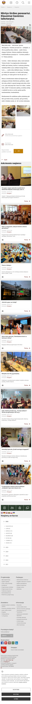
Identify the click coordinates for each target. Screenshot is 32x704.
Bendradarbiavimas (6, 592)
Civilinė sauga (20, 621)
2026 (7, 521)
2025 (7, 547)
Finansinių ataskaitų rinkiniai (8, 608)
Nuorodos (19, 605)
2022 (7, 560)
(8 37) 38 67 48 (9, 660)
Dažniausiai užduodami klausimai (22, 614)
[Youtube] (5, 643)
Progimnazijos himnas (7, 589)
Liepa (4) (8, 528)
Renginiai (17, 7)
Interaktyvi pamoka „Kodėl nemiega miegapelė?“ (15, 449)
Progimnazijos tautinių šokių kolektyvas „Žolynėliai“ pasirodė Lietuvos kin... (13, 487)
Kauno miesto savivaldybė (17, 649)
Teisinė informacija (21, 623)
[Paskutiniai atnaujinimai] (17, 2)
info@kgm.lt (6, 661)
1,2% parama (5, 616)
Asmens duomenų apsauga (23, 608)
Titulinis (3, 7)
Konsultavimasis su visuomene (21, 611)
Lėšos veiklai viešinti (6, 610)
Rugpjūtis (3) (9, 526)
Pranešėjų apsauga (21, 617)
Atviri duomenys (21, 625)
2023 (7, 556)
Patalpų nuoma (20, 587)
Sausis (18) (9, 543)
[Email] (13, 643)
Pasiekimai (4, 585)
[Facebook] (2, 643)
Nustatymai (16, 689)
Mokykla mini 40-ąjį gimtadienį (10, 373)
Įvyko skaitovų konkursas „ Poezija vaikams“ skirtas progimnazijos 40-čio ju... (14, 411)
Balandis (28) (9, 535)
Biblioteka (19, 589)
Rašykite (4, 635)
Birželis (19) (9, 531)
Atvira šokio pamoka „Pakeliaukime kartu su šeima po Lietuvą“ (14, 337)
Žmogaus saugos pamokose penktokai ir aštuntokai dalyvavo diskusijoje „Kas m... (13, 188)
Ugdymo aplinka (5, 581)
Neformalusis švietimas (22, 579)
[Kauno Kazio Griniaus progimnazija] (4, 2)
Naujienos (9, 7)
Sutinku (16, 699)
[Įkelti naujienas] (11, 2)
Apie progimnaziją (6, 579)
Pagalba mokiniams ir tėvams (24, 581)
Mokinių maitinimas (21, 585)
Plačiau (26, 201)
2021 (7, 564)
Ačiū (17, 151)
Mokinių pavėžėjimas (22, 583)
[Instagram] (9, 643)
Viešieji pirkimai (5, 614)
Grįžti (5, 160)
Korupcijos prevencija (22, 619)
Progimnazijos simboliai (7, 587)
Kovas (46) (8, 538)
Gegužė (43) (9, 533)
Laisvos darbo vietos (22, 607)
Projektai (4, 612)
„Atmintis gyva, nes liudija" (9, 302)
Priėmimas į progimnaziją (8, 594)
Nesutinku (16, 694)
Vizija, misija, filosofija (7, 583)
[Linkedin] (16, 643)
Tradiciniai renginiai (6, 591)
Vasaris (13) (9, 540)
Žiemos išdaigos (6, 265)
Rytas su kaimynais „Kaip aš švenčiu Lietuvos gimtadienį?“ (14, 227)
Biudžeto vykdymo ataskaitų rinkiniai (8, 605)
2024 (7, 551)
